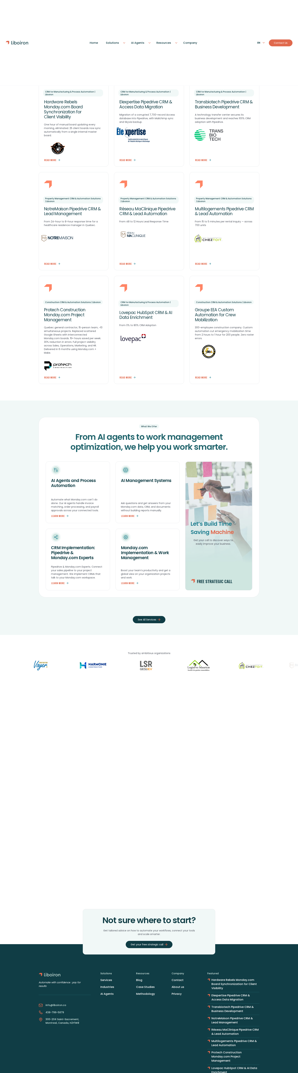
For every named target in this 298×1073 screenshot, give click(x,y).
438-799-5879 (55, 1012)
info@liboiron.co (56, 1005)
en (258, 42)
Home (94, 43)
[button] (114, 43)
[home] (18, 43)
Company (190, 43)
